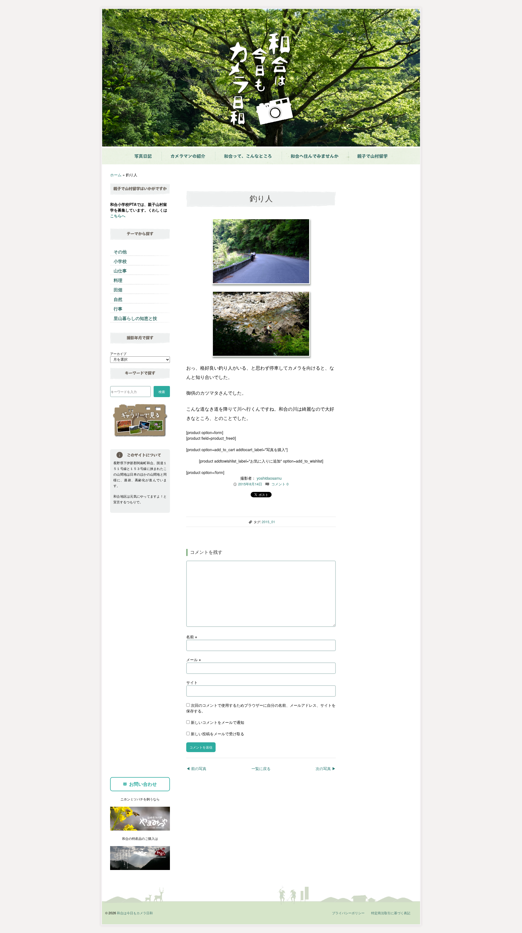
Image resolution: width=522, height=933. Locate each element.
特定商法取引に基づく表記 (390, 912)
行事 (118, 309)
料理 (118, 280)
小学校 (120, 261)
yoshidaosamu (269, 478)
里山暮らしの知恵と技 (135, 318)
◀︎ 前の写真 (196, 768)
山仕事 (120, 271)
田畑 (118, 290)
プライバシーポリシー (348, 912)
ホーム (116, 174)
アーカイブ (118, 353)
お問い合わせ (143, 784)
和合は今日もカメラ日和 (135, 912)
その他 (120, 252)
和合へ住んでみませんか (314, 156)
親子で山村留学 (372, 156)
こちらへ (117, 215)
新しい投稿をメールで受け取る (217, 733)
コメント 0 (279, 483)
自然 (118, 299)
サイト (192, 682)
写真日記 (143, 156)
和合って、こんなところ (248, 156)
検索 (162, 391)
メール (193, 659)
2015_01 (268, 521)
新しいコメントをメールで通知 (217, 722)
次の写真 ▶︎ (326, 768)
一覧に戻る (261, 768)
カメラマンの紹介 (187, 156)
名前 (191, 636)
